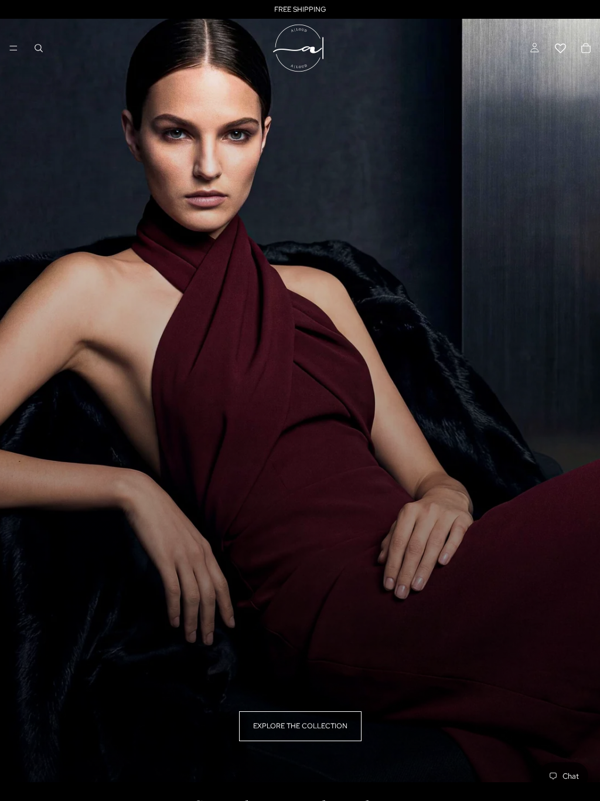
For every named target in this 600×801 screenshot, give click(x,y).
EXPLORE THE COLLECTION (300, 726)
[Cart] (586, 48)
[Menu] (13, 48)
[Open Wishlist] (560, 48)
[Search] (39, 48)
